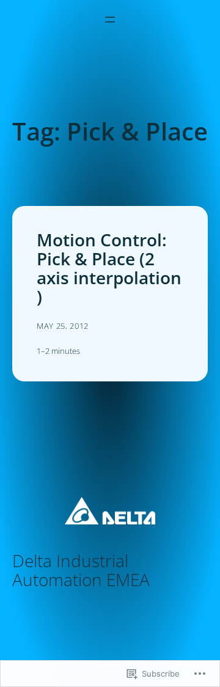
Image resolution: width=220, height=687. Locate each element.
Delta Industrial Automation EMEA (81, 570)
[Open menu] (110, 19)
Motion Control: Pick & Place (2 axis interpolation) (109, 268)
